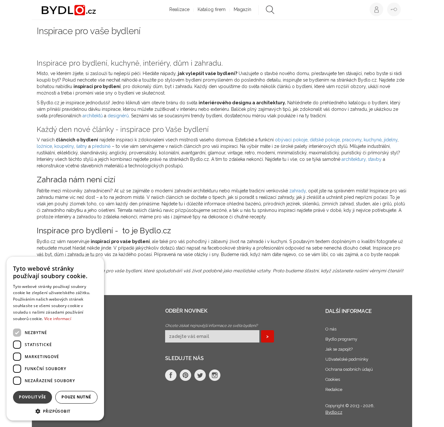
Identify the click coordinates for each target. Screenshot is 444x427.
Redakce (333, 389)
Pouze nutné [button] (76, 397)
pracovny (351, 139)
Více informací (57, 318)
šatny (81, 146)
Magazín (242, 9)
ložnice (44, 146)
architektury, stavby (362, 159)
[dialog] (55, 339)
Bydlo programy (341, 339)
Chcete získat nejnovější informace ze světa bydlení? (211, 325)
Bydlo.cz (333, 412)
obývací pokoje (291, 139)
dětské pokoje (325, 139)
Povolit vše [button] (32, 397)
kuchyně (373, 139)
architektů (93, 115)
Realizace (179, 9)
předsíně (101, 146)
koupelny (64, 146)
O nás (330, 329)
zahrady (297, 190)
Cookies (332, 379)
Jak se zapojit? (339, 349)
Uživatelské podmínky (346, 359)
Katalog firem (212, 9)
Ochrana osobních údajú (349, 369)
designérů (118, 115)
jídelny (391, 139)
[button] (55, 411)
